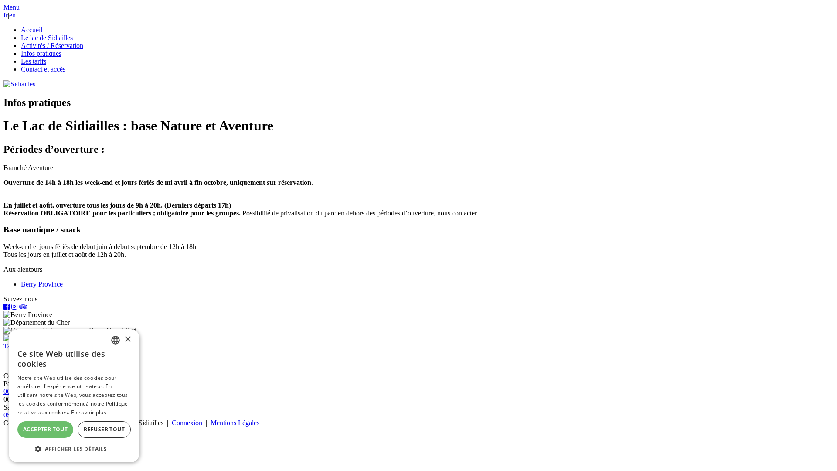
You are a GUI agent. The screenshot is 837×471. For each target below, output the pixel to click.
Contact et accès (43, 69)
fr (5, 15)
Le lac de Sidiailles (47, 37)
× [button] (127, 339)
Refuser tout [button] (104, 429)
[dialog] (74, 395)
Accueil (31, 30)
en (12, 15)
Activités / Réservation (52, 45)
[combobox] (115, 340)
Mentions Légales (235, 423)
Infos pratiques (41, 53)
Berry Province (42, 284)
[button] (11, 7)
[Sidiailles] (19, 84)
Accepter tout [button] (45, 429)
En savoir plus (88, 412)
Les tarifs (33, 61)
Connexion (187, 423)
